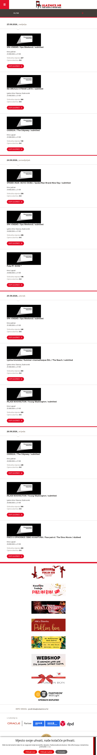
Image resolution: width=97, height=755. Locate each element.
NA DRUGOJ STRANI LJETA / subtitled (25, 89)
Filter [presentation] (16, 13)
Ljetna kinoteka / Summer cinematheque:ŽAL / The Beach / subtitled (40, 360)
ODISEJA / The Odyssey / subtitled (23, 130)
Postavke (61, 752)
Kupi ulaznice (14, 66)
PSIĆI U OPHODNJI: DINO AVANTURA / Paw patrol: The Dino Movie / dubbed (44, 537)
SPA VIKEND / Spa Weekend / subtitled (25, 47)
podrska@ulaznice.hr (38, 709)
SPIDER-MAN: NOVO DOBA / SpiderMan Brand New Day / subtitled (39, 183)
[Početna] (48, 4)
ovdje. (49, 747)
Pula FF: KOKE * (14, 266)
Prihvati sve (30, 752)
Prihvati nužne (46, 752)
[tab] (48, 13)
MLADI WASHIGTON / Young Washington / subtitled (32, 402)
